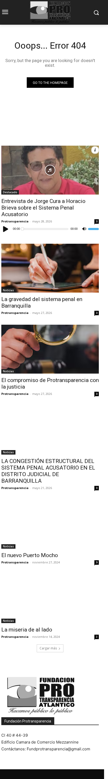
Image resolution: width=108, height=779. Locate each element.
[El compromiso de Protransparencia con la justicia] (50, 349)
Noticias (8, 290)
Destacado (10, 192)
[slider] (93, 229)
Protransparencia (15, 221)
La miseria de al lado (26, 630)
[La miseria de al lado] (50, 598)
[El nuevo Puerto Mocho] (50, 524)
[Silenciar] (84, 229)
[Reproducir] (5, 229)
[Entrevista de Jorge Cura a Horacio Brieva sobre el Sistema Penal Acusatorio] (50, 170)
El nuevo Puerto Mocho (29, 555)
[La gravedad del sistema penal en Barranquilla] (50, 268)
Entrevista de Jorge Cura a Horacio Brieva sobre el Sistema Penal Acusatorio (43, 207)
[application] (50, 229)
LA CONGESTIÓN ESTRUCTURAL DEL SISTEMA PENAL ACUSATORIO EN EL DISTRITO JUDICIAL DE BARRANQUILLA (48, 471)
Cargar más (48, 648)
